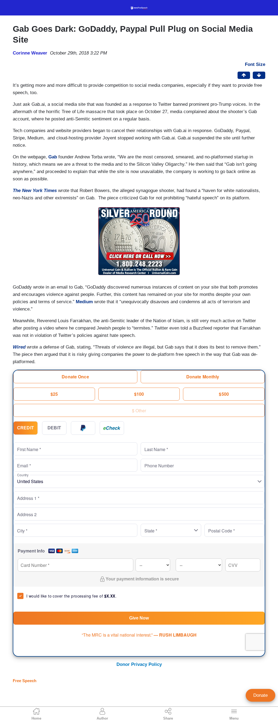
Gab (52, 156)
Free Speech (24, 680)
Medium (84, 301)
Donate (260, 695)
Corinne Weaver (30, 53)
